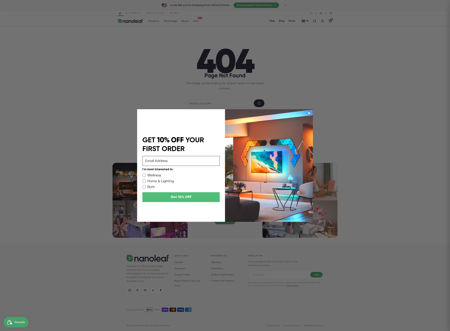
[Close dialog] (309, 113)
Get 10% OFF (181, 197)
